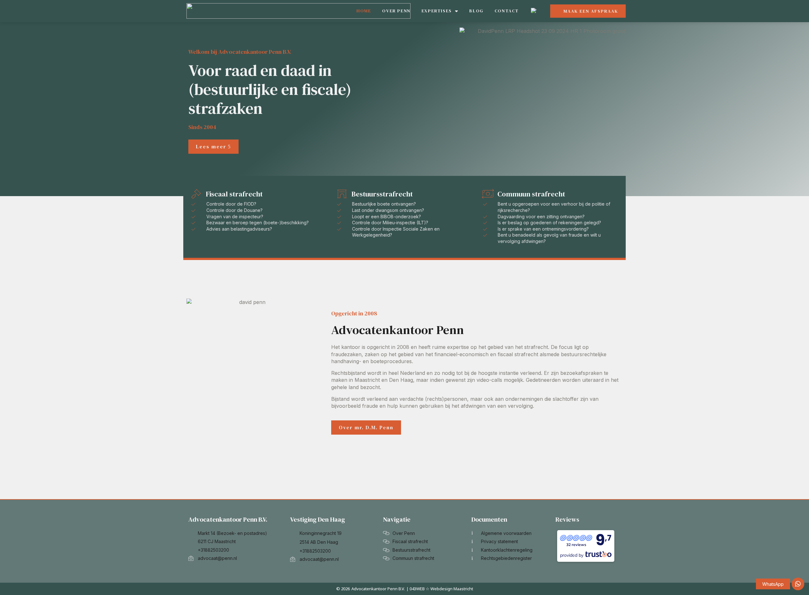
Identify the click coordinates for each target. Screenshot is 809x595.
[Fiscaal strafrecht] (196, 194)
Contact (507, 11)
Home (363, 11)
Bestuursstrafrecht (382, 194)
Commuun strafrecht (531, 194)
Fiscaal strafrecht (234, 194)
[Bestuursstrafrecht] (342, 194)
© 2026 (343, 589)
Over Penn (396, 11)
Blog (476, 11)
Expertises (437, 11)
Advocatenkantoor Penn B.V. (378, 589)
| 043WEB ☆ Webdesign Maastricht (439, 589)
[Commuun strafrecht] (488, 194)
